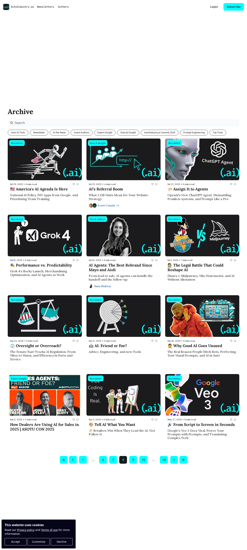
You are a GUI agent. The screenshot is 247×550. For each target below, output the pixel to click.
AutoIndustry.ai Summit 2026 (159, 132)
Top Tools (218, 132)
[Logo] (6, 7)
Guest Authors (81, 132)
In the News (59, 132)
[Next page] (174, 460)
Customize (38, 541)
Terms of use (49, 530)
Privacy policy (26, 530)
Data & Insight (128, 132)
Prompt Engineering (194, 132)
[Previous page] (73, 460)
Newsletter (39, 132)
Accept (15, 541)
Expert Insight (104, 132)
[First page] (64, 460)
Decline (61, 541)
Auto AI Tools (18, 132)
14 (164, 460)
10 (143, 460)
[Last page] (183, 460)
